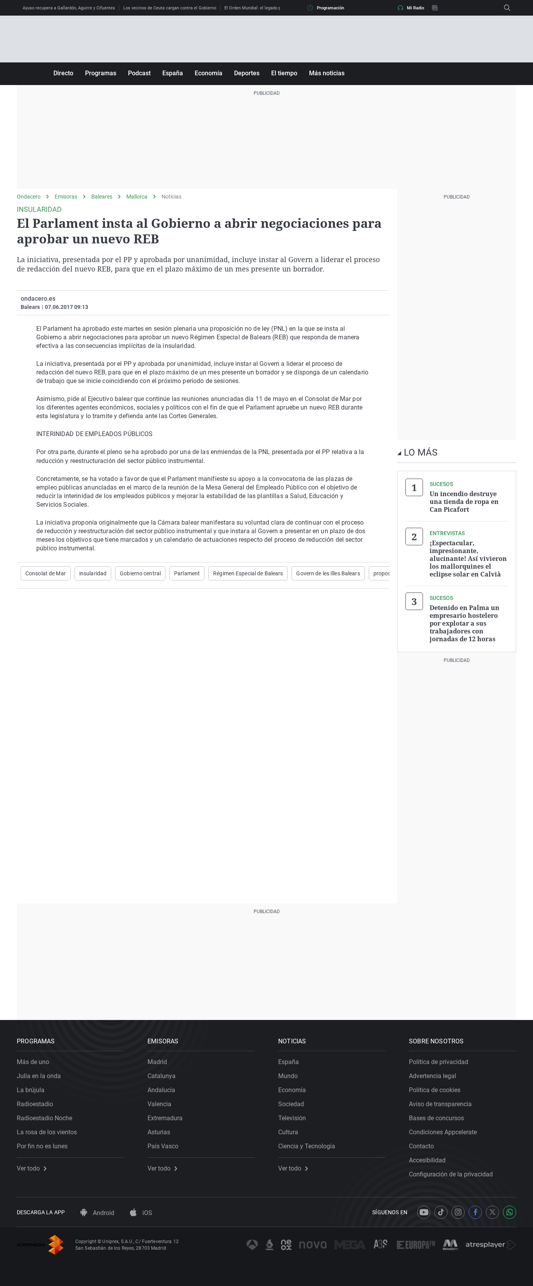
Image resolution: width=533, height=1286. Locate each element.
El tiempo (284, 73)
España (172, 73)
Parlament (187, 573)
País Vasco (162, 1146)
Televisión (292, 1118)
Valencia (159, 1104)
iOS (146, 1213)
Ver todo (28, 1168)
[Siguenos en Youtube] (423, 1212)
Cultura (288, 1132)
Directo (63, 73)
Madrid (157, 1062)
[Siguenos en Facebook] (475, 1212)
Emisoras (66, 196)
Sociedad (291, 1104)
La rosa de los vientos (47, 1132)
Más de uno (33, 1062)
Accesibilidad (427, 1160)
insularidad (93, 573)
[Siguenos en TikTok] (441, 1212)
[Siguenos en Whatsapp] (509, 1212)
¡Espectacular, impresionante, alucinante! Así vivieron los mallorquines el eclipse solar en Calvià (468, 558)
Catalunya (161, 1076)
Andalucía (161, 1090)
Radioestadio (35, 1104)
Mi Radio (415, 8)
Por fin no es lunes (42, 1146)
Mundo (288, 1076)
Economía (208, 73)
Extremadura (165, 1118)
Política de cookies (434, 1090)
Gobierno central (140, 573)
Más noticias (327, 73)
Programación (330, 8)
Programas (100, 73)
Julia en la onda (39, 1076)
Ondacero (29, 196)
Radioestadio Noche (44, 1118)
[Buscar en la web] (507, 8)
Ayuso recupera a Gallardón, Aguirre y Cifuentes (69, 8)
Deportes (246, 73)
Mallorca (136, 196)
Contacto (421, 1146)
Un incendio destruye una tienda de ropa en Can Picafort (464, 502)
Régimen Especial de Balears (248, 573)
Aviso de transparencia (440, 1104)
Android (102, 1213)
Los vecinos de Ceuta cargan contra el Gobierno (169, 8)
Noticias (171, 196)
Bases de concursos (436, 1118)
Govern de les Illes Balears (328, 573)
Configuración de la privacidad (451, 1174)
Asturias (158, 1132)
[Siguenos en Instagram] (458, 1212)
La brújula (30, 1090)
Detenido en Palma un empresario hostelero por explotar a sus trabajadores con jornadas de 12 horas (464, 623)
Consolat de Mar (45, 573)
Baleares (101, 196)
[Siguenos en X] (492, 1212)
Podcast (139, 73)
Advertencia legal (432, 1076)
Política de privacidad (438, 1062)
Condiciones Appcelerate (443, 1132)
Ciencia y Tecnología (306, 1146)
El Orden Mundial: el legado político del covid (267, 8)
